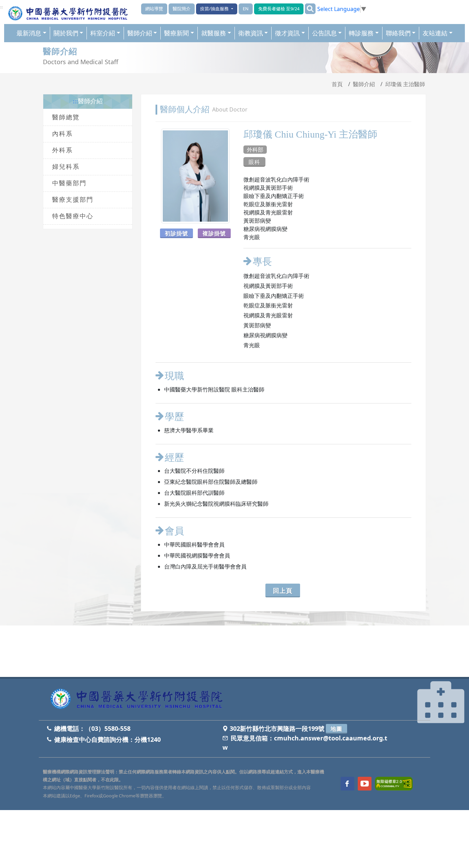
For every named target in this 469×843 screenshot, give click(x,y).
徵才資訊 (287, 33)
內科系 (62, 133)
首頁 (337, 84)
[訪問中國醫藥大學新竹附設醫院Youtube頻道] (364, 784)
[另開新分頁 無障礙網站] (394, 783)
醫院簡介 (182, 8)
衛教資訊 (250, 33)
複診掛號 (214, 233)
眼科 (254, 162)
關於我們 (66, 33)
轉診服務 (361, 33)
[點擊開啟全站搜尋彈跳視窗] (310, 8)
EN (246, 8)
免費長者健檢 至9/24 (278, 8)
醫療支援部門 (72, 199)
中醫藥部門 (69, 183)
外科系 (62, 150)
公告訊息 (324, 33)
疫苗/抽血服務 (215, 8)
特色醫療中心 (72, 216)
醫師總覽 (66, 117)
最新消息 (28, 33)
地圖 (336, 729)
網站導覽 (154, 8)
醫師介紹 (139, 33)
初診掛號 (176, 233)
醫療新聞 (176, 33)
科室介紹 (102, 33)
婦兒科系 (66, 166)
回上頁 (283, 590)
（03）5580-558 (107, 728)
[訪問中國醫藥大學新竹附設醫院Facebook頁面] (347, 784)
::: (1, 7)
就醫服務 (213, 33)
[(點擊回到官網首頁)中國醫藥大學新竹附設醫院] (139, 699)
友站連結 (435, 33)
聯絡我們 (398, 33)
